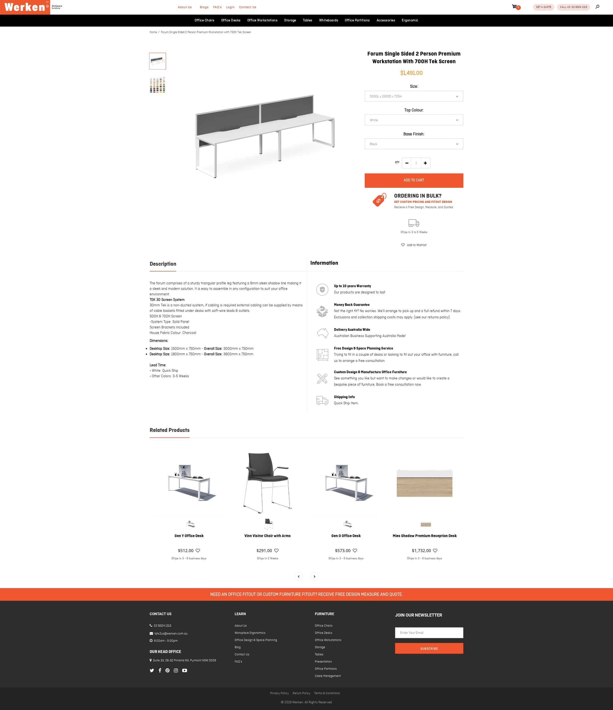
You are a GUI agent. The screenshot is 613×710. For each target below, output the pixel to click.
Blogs (204, 7)
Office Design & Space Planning (256, 640)
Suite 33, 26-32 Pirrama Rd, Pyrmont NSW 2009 (184, 660)
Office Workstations (328, 640)
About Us (185, 7)
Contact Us (247, 7)
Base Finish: (413, 134)
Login (230, 7)
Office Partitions (326, 669)
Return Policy (301, 693)
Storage (320, 647)
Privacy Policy (279, 693)
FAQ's (217, 7)
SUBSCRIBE (429, 649)
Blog (238, 647)
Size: (414, 86)
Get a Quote (543, 7)
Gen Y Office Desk (189, 536)
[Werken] (31, 13)
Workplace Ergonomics (250, 633)
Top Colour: (414, 110)
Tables (319, 655)
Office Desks (323, 633)
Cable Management (328, 676)
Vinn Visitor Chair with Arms (267, 536)
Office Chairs (323, 626)
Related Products (170, 430)
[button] (413, 245)
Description (163, 264)
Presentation (323, 662)
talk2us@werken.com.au (170, 634)
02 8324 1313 (162, 626)
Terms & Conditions (327, 693)
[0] (514, 7)
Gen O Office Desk (346, 536)
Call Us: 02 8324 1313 (573, 7)
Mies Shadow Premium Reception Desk (425, 536)
